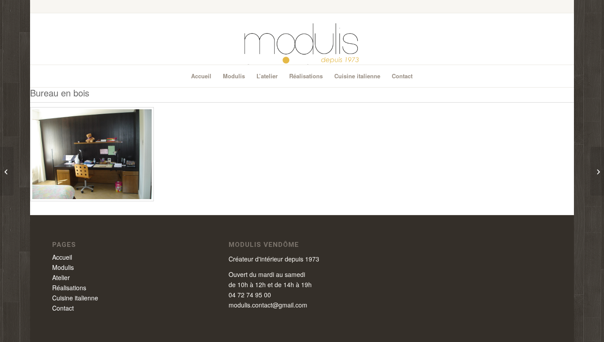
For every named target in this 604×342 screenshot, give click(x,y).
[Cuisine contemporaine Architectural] (597, 171)
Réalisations (69, 287)
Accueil (62, 257)
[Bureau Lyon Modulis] (92, 198)
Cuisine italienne (75, 297)
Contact (63, 308)
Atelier (61, 277)
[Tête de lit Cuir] (7, 171)
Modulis (63, 267)
